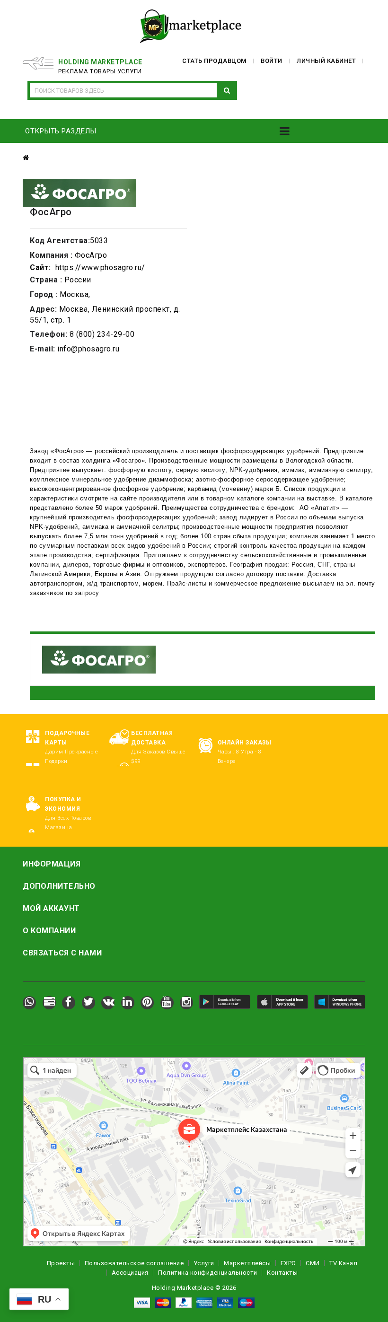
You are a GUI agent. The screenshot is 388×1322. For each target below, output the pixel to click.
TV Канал (343, 1263)
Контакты (282, 1272)
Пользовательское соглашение (134, 1263)
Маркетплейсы (247, 1263)
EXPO (288, 1263)
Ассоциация (130, 1272)
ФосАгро (67, 451)
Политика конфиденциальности (207, 1272)
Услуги (204, 1263)
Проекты (61, 1263)
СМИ (313, 1263)
